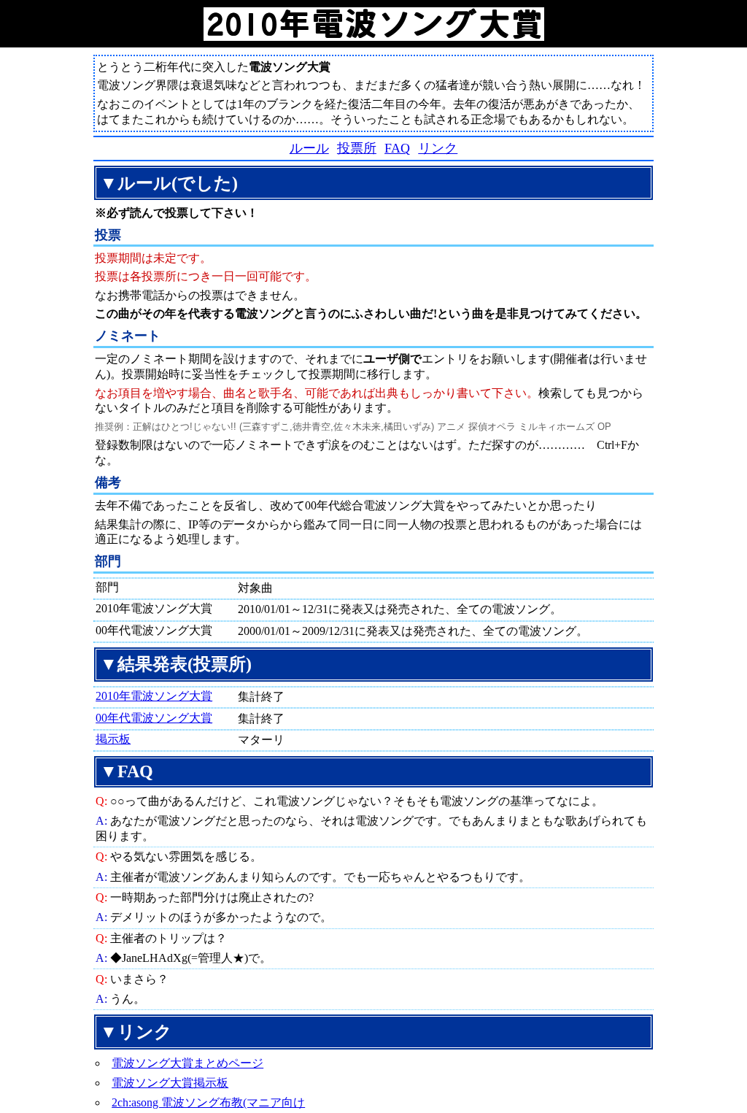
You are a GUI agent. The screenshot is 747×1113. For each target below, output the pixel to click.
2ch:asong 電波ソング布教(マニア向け (208, 1102)
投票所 (356, 148)
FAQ (397, 148)
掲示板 (113, 739)
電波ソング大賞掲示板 (170, 1083)
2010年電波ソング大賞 (154, 696)
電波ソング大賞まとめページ (187, 1063)
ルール (309, 148)
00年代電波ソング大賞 (154, 718)
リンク (437, 148)
